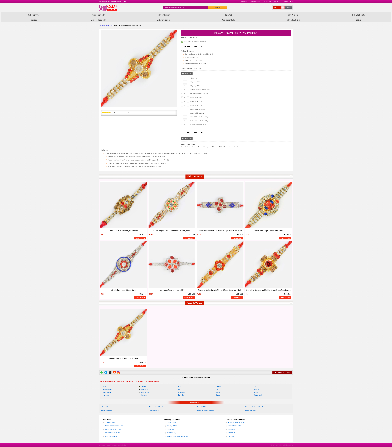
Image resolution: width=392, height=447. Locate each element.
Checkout (288, 7)
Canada (218, 386)
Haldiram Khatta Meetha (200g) (199, 121)
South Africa (145, 392)
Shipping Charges (255, 1)
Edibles (358, 20)
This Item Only (194, 78)
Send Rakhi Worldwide (282, 372)
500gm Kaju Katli (194, 86)
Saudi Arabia (107, 392)
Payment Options (111, 436)
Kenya (256, 392)
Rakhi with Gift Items (293, 20)
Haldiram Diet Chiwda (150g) (198, 125)
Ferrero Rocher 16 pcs (196, 101)
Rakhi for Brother (33, 15)
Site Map (231, 436)
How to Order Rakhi (234, 426)
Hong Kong (144, 389)
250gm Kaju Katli (194, 82)
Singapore (181, 392)
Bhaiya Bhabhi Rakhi (98, 15)
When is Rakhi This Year (157, 407)
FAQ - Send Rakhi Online (113, 429)
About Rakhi (105, 407)
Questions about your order (114, 426)
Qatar (218, 395)
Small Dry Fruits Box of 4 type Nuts (199, 90)
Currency (288, 1)
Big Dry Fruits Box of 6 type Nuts (199, 94)
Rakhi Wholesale (250, 410)
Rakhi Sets (33, 20)
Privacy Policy (171, 433)
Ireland (256, 389)
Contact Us (231, 433)
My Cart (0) (277, 1)
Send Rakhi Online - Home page (108, 8)
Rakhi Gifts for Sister (358, 15)
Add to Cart (188, 73)
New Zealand (107, 389)
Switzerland (258, 395)
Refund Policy (171, 422)
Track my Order (266, 1)
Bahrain (181, 395)
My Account (244, 1)
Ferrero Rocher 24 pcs (196, 105)
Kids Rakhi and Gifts (228, 20)
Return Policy (171, 429)
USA (179, 386)
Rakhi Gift (228, 15)
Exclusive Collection (163, 20)
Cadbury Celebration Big (197, 113)
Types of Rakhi (154, 410)
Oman (218, 392)
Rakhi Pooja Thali (293, 15)
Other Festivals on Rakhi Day (254, 407)
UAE (217, 389)
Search (217, 7)
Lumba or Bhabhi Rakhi (98, 20)
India (104, 386)
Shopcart (277, 7)
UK (255, 386)
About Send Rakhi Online (236, 422)
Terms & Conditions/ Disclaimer (177, 436)
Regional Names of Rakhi (205, 410)
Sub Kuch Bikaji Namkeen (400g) (199, 117)
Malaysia (106, 395)
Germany (144, 395)
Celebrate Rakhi (106, 410)
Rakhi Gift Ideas (202, 407)
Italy (179, 389)
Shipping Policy (172, 426)
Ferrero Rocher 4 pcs (196, 97)
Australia (143, 386)
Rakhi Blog (231, 429)
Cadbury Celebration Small (197, 109)
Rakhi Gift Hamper (164, 15)
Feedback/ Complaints (112, 433)
